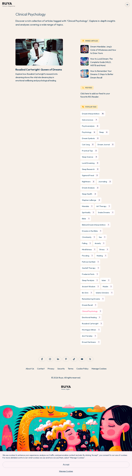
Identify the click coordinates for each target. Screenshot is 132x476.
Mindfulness (88, 249)
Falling (86, 243)
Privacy (51, 368)
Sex (102, 237)
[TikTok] (74, 359)
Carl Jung (87, 144)
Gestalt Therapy (90, 268)
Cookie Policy (82, 368)
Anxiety (99, 243)
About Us (30, 368)
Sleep (103, 132)
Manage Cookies (99, 368)
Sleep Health (89, 194)
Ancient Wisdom (90, 286)
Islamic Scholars (104, 293)
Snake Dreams (105, 212)
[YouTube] (82, 359)
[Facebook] (42, 359)
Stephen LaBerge (91, 200)
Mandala (87, 206)
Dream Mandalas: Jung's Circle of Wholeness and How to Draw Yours (103, 49)
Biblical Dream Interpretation (95, 225)
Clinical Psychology (91, 311)
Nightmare (88, 181)
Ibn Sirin (87, 293)
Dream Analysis (90, 188)
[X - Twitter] (89, 359)
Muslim (107, 286)
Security (61, 368)
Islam (105, 280)
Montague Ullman (90, 330)
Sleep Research (90, 169)
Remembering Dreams (92, 299)
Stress (103, 249)
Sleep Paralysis (89, 280)
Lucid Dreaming (90, 163)
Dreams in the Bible (91, 231)
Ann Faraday (89, 336)
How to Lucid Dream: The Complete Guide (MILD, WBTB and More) (101, 62)
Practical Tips (89, 151)
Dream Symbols (90, 138)
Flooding (87, 256)
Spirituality (88, 212)
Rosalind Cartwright (91, 323)
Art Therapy (102, 206)
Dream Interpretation (93, 114)
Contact (40, 368)
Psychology (88, 132)
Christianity (88, 237)
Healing (101, 256)
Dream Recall (89, 305)
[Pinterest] (66, 359)
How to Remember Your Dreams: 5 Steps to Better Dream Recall (101, 74)
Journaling (104, 181)
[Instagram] (50, 359)
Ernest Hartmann (90, 342)
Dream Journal (105, 144)
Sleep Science (89, 157)
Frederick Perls (89, 274)
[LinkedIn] (58, 359)
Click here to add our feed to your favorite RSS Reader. (95, 95)
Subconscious (89, 120)
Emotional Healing (91, 317)
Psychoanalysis (90, 126)
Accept (66, 465)
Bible (85, 218)
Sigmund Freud (89, 175)
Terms (70, 368)
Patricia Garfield (90, 262)
